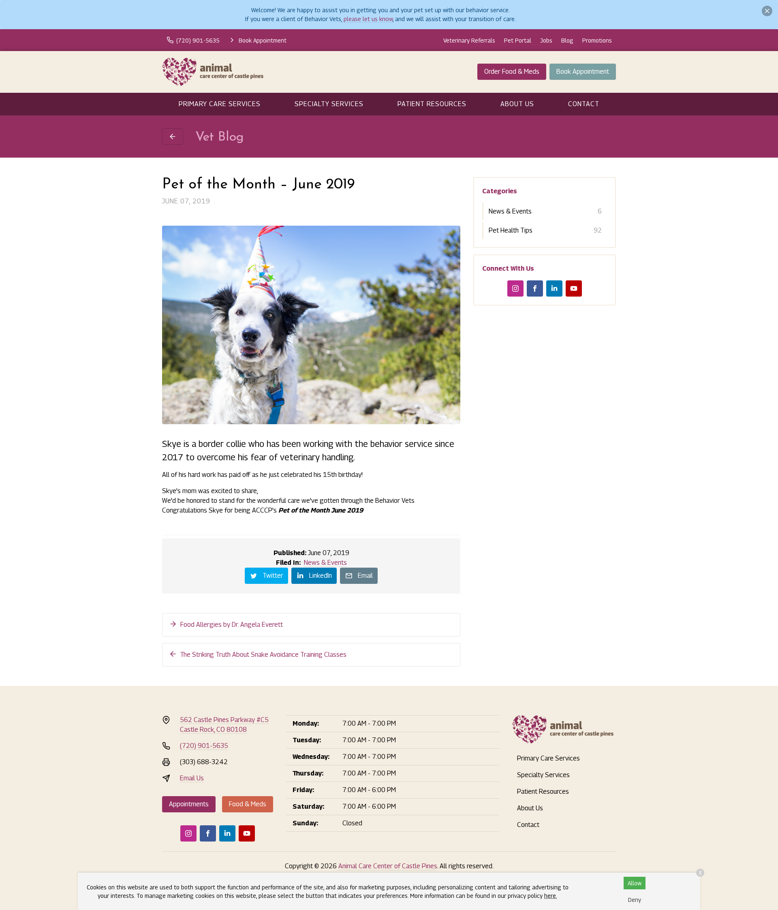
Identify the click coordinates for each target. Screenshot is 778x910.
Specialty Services (329, 104)
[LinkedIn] (554, 288)
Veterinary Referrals (469, 40)
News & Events (325, 562)
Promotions (597, 40)
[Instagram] (515, 288)
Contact (583, 104)
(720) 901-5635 (204, 746)
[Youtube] (574, 288)
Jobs (546, 40)
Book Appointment (582, 71)
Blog (567, 40)
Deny (634, 899)
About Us (517, 104)
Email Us (192, 778)
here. (550, 895)
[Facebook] (535, 288)
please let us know (368, 18)
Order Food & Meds (511, 71)
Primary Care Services (220, 104)
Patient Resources (432, 104)
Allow (634, 883)
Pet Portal (517, 40)
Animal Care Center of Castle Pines (387, 866)
